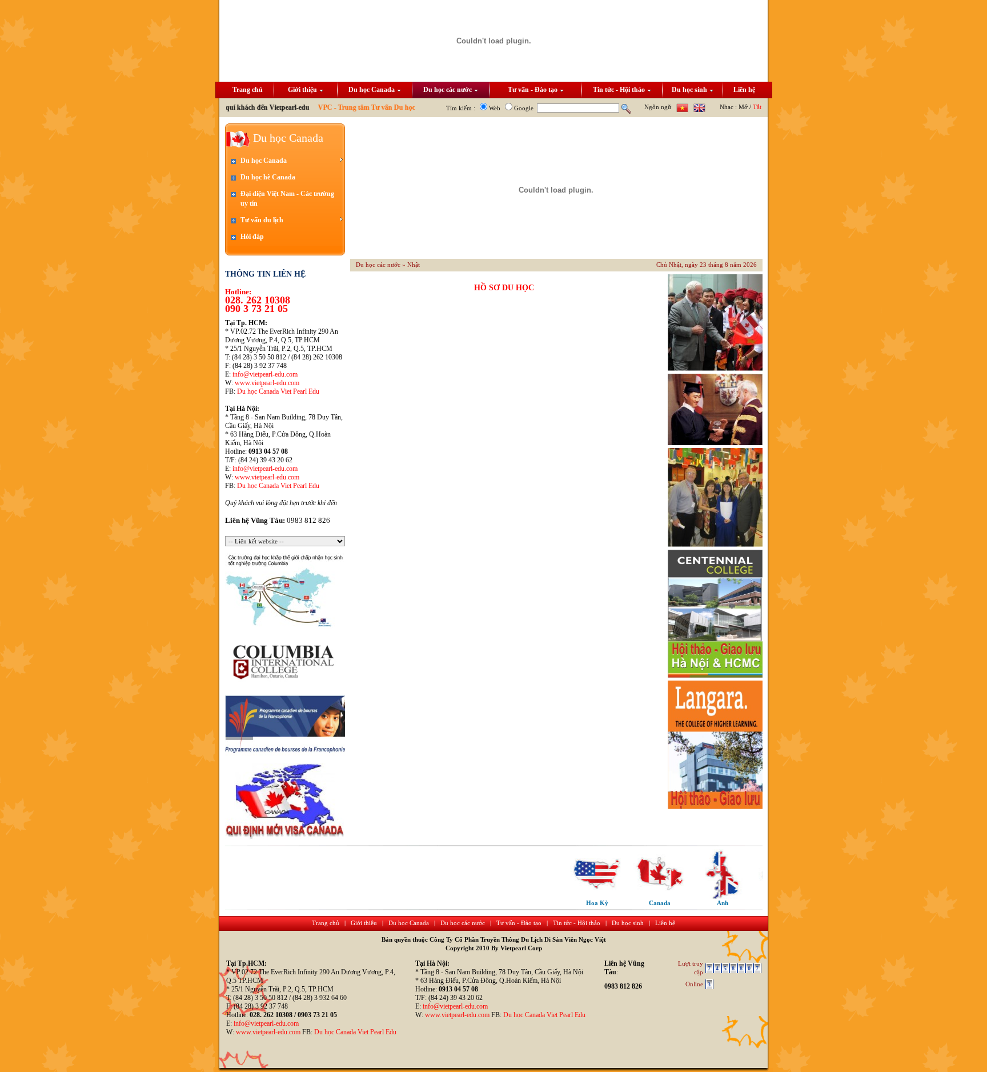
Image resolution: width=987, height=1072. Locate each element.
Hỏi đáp (252, 237)
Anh (704, 902)
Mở (743, 106)
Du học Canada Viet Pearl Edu (278, 391)
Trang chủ (247, 90)
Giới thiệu (302, 90)
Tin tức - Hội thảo (619, 90)
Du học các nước (447, 90)
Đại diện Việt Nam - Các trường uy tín (287, 198)
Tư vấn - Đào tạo (532, 90)
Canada (641, 902)
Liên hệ (744, 90)
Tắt (757, 106)
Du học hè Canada (267, 177)
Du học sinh (689, 90)
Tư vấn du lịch (261, 220)
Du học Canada (371, 90)
